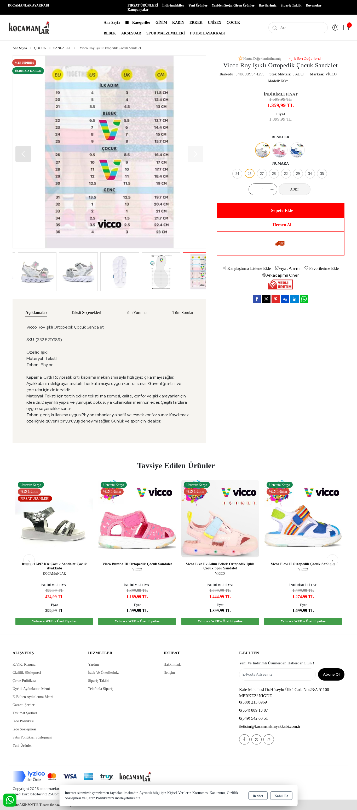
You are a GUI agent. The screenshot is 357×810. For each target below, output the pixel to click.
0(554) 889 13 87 (253, 710)
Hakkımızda (172, 664)
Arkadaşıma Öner (282, 275)
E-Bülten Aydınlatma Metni (33, 697)
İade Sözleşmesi (24, 729)
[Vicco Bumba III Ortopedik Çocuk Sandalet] (54, 518)
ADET (294, 189)
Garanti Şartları (24, 705)
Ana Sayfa (112, 23)
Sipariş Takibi (291, 5)
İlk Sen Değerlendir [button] (308, 58)
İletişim (169, 673)
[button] (195, 154)
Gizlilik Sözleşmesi (27, 673)
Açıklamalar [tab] (36, 312)
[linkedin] (294, 299)
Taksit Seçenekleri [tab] (86, 312)
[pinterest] (276, 299)
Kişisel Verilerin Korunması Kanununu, (196, 793)
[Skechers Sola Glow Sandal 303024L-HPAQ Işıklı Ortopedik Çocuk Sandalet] (303, 518)
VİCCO (331, 74)
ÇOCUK (233, 23)
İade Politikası (23, 721)
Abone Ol (331, 674)
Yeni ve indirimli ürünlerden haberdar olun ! (276, 663)
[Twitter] (256, 739)
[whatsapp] (304, 299)
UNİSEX (214, 23)
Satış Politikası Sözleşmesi (32, 737)
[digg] (285, 299)
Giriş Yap (335, 27)
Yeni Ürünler (22, 745)
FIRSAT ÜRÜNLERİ (143, 5)
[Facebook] (244, 739)
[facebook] (257, 299)
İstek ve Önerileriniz (103, 673)
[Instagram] (268, 739)
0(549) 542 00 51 (253, 718)
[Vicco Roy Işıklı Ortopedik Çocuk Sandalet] (109, 152)
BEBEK (110, 33)
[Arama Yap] (275, 28)
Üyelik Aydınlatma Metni (31, 689)
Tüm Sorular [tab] (182, 312)
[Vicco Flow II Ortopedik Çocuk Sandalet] (220, 518)
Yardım (93, 664)
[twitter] (266, 299)
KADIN (178, 23)
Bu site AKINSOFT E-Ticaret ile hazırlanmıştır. (42, 805)
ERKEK (196, 23)
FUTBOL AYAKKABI (207, 33)
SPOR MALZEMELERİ (165, 33)
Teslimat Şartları (25, 713)
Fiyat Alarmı (289, 268)
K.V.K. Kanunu (24, 664)
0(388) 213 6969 (253, 702)
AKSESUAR (131, 33)
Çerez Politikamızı (100, 798)
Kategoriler (140, 23)
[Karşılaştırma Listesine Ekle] (85, 497)
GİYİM (161, 23)
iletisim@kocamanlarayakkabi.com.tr (269, 726)
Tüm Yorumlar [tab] (137, 312)
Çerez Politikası (24, 681)
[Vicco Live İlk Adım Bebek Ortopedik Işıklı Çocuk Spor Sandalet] (137, 518)
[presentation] (29, 560)
